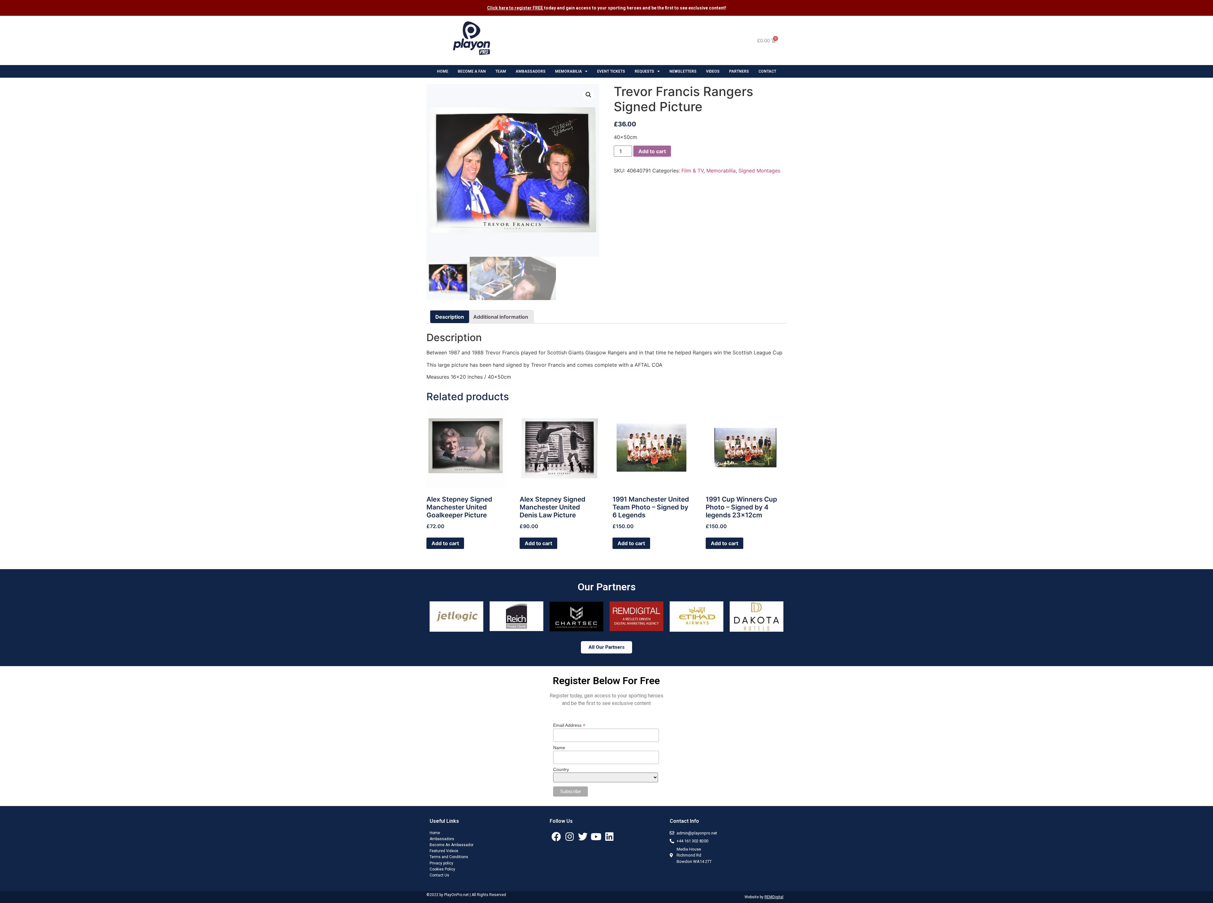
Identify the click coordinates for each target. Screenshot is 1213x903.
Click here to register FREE (515, 7)
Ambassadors (442, 839)
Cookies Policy (442, 869)
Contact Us (439, 875)
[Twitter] (582, 836)
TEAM (500, 71)
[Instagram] (569, 836)
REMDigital (773, 897)
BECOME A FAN (472, 71)
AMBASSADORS (531, 71)
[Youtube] (596, 836)
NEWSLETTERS (683, 71)
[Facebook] (556, 836)
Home (435, 833)
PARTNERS (739, 71)
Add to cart (652, 151)
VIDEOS (713, 71)
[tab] (449, 316)
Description (449, 317)
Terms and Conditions (449, 857)
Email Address (569, 725)
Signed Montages (759, 170)
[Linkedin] (609, 836)
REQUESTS (644, 71)
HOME (442, 71)
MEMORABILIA (568, 71)
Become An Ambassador (452, 845)
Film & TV (692, 170)
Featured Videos (444, 851)
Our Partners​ (607, 587)
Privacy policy (441, 863)
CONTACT (767, 71)
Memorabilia (721, 170)
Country (561, 769)
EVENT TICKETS (611, 71)
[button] (606, 647)
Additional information (500, 317)
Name (559, 747)
